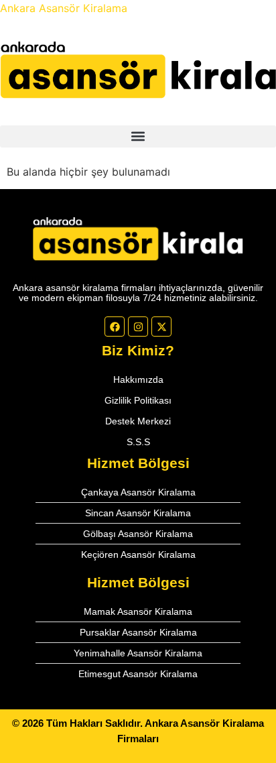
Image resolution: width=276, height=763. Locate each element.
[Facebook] (115, 326)
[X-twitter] (161, 326)
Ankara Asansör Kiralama (63, 8)
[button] (138, 136)
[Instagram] (138, 326)
